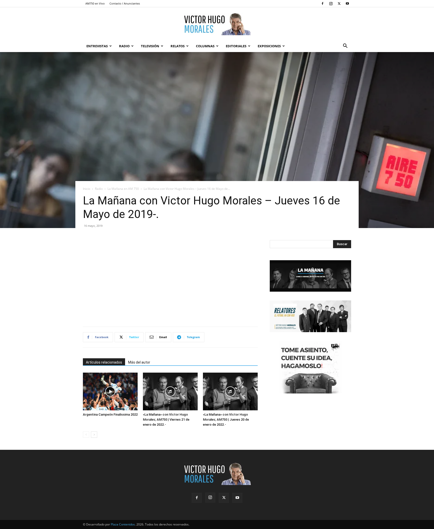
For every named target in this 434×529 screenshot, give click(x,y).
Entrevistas (97, 46)
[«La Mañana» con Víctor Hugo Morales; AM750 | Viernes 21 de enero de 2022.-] (170, 391)
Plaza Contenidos (123, 524)
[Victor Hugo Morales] (217, 24)
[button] (345, 46)
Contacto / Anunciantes (125, 3)
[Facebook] (322, 3)
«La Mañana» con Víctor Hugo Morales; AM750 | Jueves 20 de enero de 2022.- (226, 419)
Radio (124, 46)
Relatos (178, 46)
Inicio (86, 189)
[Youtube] (347, 3)
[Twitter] (339, 3)
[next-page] (94, 434)
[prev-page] (86, 434)
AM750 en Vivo (95, 3)
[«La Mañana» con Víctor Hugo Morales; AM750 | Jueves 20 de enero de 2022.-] (230, 391)
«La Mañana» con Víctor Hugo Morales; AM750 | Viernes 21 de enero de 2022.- (166, 419)
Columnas (205, 46)
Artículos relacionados (104, 362)
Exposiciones (269, 46)
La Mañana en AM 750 (123, 189)
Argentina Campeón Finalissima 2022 (110, 414)
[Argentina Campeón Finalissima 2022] (110, 391)
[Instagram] (331, 3)
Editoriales (236, 46)
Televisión (150, 46)
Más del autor (139, 362)
